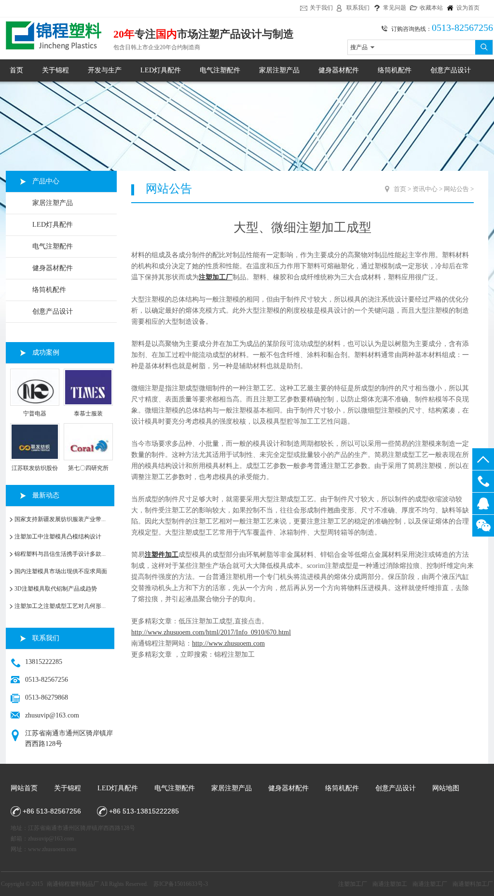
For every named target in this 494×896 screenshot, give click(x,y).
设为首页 (468, 7)
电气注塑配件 (220, 70)
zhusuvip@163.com (52, 715)
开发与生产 (105, 70)
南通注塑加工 (389, 884)
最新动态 (45, 495)
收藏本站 (431, 7)
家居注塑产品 (279, 70)
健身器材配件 (338, 70)
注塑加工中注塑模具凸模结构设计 (57, 536)
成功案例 (45, 352)
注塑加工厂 (352, 884)
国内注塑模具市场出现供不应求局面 (60, 571)
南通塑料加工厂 (473, 884)
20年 (124, 34)
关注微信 (483, 526)
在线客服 (483, 503)
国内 (166, 34)
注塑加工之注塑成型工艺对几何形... (60, 606)
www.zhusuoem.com (52, 849)
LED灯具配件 (160, 70)
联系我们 (358, 7)
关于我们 (321, 7)
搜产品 (359, 47)
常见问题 (394, 7)
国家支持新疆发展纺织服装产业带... (60, 519)
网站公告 (456, 189)
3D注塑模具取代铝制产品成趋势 (55, 588)
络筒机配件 (395, 70)
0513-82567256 (483, 481)
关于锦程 (55, 70)
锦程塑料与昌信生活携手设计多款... (60, 554)
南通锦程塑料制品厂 (73, 884)
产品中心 (45, 181)
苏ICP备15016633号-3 (180, 884)
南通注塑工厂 (429, 884)
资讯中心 (425, 189)
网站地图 (445, 788)
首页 (16, 70)
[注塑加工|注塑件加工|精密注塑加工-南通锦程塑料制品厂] (51, 53)
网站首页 (24, 788)
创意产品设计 (450, 70)
